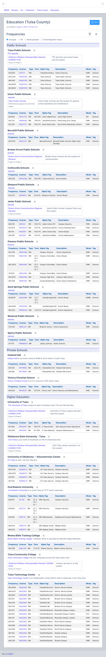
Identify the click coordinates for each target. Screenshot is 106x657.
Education (55, 10)
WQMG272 (23, 469)
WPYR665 (23, 368)
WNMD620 (23, 344)
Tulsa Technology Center (17, 578)
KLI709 (21, 500)
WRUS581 (23, 427)
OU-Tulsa (11, 460)
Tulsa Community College (18, 558)
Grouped (12, 39)
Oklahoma (30, 10)
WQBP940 (23, 121)
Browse (15, 10)
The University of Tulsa (17, 405)
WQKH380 (23, 298)
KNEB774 (22, 526)
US (22, 10)
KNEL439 (22, 548)
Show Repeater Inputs (52, 39)
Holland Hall (12, 358)
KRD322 (22, 224)
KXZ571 (22, 73)
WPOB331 (23, 390)
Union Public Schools (17, 101)
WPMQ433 (23, 310)
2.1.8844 (9, 654)
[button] (102, 3)
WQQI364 (23, 587)
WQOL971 (23, 141)
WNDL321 (23, 327)
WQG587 (22, 232)
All (21, 39)
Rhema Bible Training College (20, 539)
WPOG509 (23, 179)
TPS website (12, 53)
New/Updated (33, 39)
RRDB (6, 10)
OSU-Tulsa (12, 440)
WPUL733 (23, 117)
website (11, 97)
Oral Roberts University (18, 490)
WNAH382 (23, 252)
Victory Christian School (17, 381)
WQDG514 (23, 228)
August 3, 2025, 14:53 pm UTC (27, 27)
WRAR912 (23, 195)
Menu (96, 22)
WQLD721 (23, 124)
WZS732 (22, 508)
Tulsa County (42, 10)
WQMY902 (23, 77)
